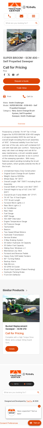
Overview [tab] (21, 124)
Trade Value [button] (22, 88)
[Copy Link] (17, 74)
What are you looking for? (17, 23)
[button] (9, 16)
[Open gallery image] (21, 40)
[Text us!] (34, 423)
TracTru (29, 401)
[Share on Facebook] (4, 74)
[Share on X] (8, 74)
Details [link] (12, 349)
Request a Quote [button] (21, 81)
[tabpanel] (21, 40)
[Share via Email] (13, 74)
